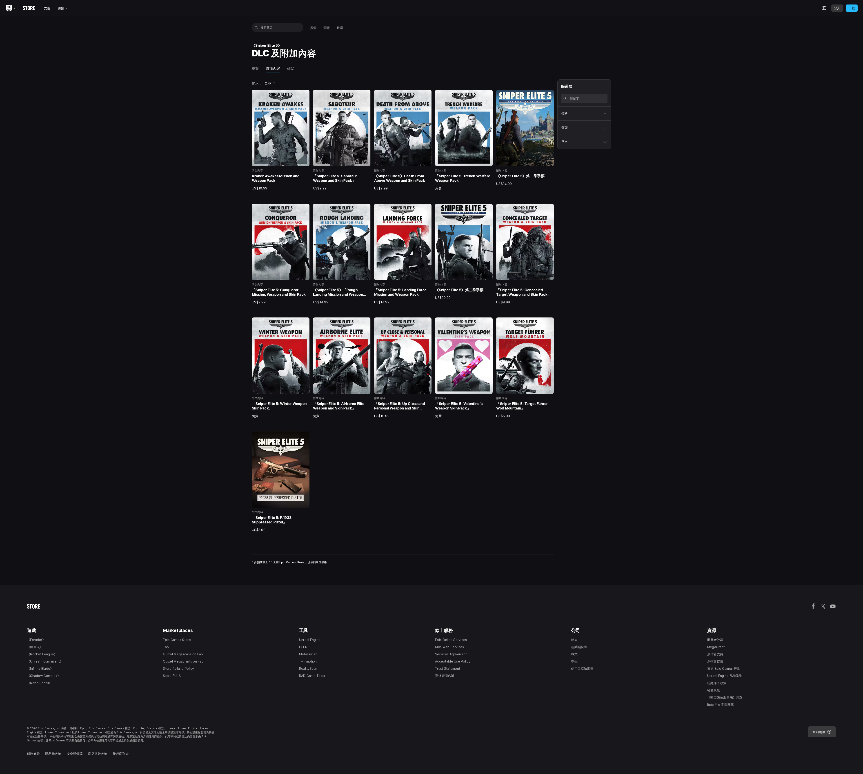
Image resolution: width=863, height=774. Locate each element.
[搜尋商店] (256, 27)
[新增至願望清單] (304, 95)
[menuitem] (313, 27)
